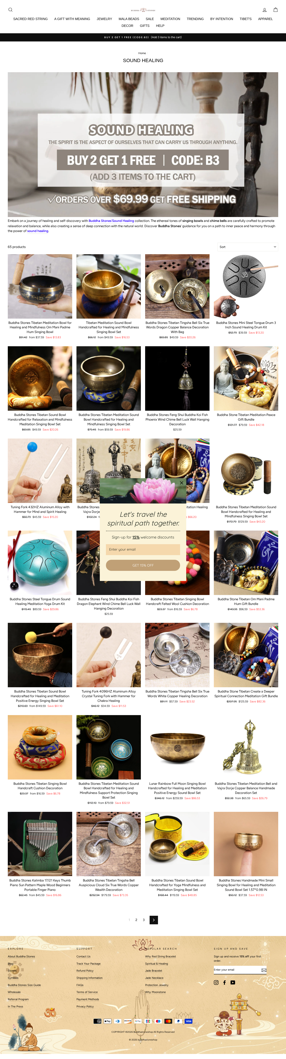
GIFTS (144, 26)
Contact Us (83, 956)
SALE (150, 19)
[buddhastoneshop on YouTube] (233, 982)
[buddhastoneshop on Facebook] (224, 982)
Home (142, 53)
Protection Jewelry (156, 985)
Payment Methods (87, 999)
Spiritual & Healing (156, 963)
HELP (160, 26)
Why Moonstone (155, 992)
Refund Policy (85, 970)
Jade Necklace (154, 978)
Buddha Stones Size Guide (24, 985)
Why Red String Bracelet (160, 956)
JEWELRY (104, 19)
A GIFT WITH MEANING (72, 19)
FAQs (79, 985)
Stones (12, 970)
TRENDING (195, 19)
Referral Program (18, 999)
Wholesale (14, 992)
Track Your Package (88, 963)
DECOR (127, 26)
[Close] (181, 482)
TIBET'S (246, 19)
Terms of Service (87, 992)
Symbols (13, 978)
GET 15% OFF (143, 565)
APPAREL (265, 19)
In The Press (15, 1006)
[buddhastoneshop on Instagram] (216, 982)
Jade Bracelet (153, 970)
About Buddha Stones (21, 956)
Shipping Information (89, 978)
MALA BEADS (129, 19)
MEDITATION (170, 19)
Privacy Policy (85, 1006)
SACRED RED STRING (30, 19)
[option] (143, 37)
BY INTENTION (221, 19)
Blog (10, 963)
